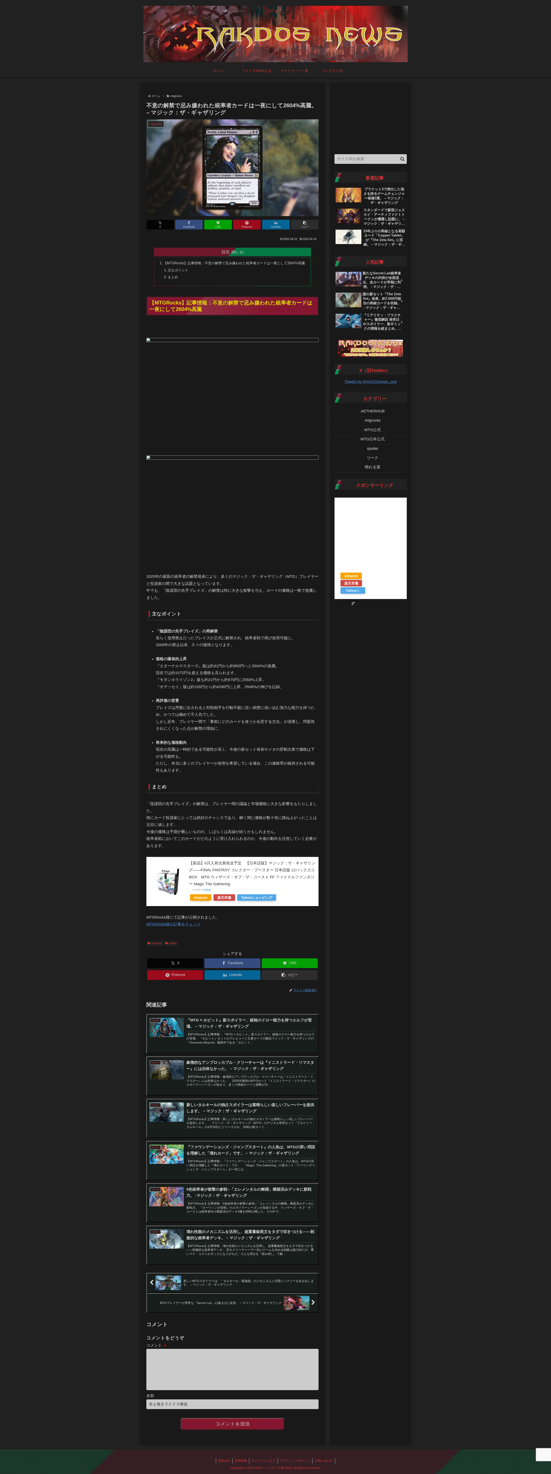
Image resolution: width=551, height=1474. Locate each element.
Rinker (207, 889)
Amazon (200, 897)
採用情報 (241, 1460)
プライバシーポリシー (295, 1460)
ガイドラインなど (263, 1460)
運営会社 (224, 1460)
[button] (305, 224)
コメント (156, 1345)
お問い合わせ (324, 1460)
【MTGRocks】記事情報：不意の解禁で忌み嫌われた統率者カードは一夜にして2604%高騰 (234, 263)
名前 (150, 1396)
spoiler (173, 943)
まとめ (173, 277)
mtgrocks (156, 943)
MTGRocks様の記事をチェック (173, 924)
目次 (225, 251)
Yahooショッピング (256, 897)
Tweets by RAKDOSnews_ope (370, 382)
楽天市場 (224, 897)
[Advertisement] (370, 117)
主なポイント (178, 270)
